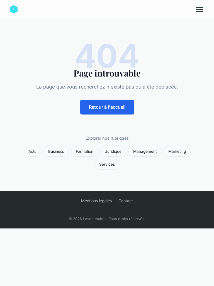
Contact (125, 200)
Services (107, 164)
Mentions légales (96, 200)
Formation (84, 151)
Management (145, 151)
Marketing (177, 151)
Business (56, 151)
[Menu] (199, 9)
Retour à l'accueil (107, 107)
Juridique (113, 151)
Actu (32, 151)
